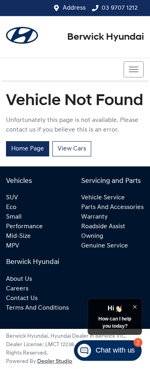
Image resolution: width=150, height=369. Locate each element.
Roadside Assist (103, 226)
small (14, 217)
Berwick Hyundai (105, 37)
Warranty (94, 217)
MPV (12, 246)
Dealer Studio (54, 362)
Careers (17, 289)
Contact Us (22, 298)
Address (74, 8)
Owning (92, 236)
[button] (134, 69)
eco (11, 207)
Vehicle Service (103, 198)
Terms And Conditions (37, 308)
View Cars (72, 149)
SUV (12, 198)
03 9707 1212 (120, 8)
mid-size (18, 236)
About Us (19, 279)
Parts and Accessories (112, 207)
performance (24, 226)
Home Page (27, 149)
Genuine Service (104, 246)
